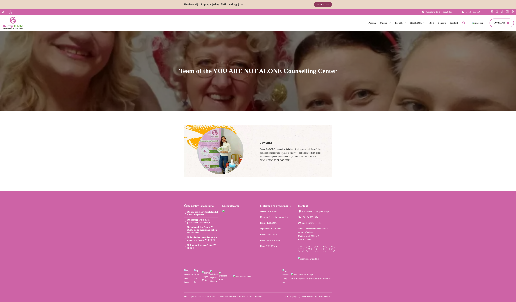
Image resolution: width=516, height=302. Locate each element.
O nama (383, 23)
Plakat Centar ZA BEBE (270, 240)
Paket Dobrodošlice (268, 234)
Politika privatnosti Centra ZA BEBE (200, 296)
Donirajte (499, 23)
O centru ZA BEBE (268, 211)
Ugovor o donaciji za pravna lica (274, 217)
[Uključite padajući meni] (390, 23)
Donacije (442, 23)
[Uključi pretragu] (463, 23)
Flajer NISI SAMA (268, 223)
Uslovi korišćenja (254, 296)
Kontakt (454, 23)
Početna (372, 23)
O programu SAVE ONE (271, 229)
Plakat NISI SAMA (268, 246)
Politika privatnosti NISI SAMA (231, 296)
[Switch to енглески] (477, 23)
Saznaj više (323, 4)
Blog (431, 23)
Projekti (398, 23)
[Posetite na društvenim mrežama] (491, 11)
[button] (201, 213)
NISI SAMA (416, 23)
